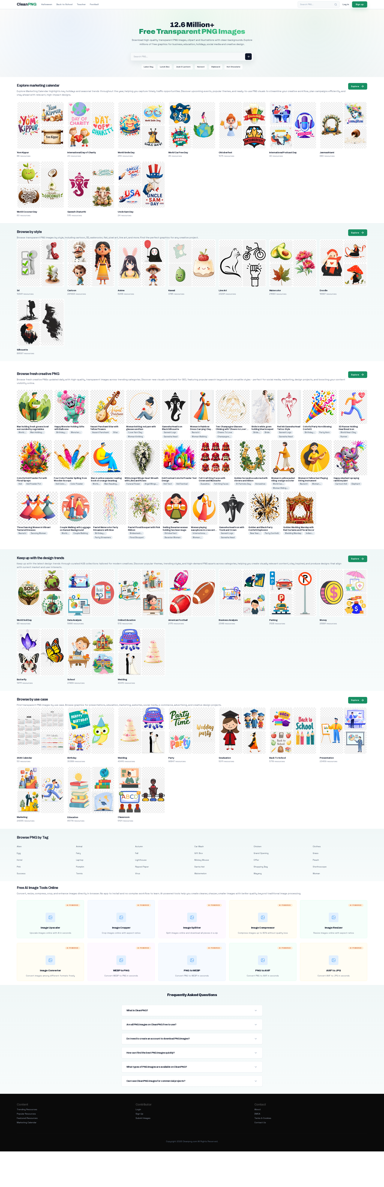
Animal (79, 846)
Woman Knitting (135, 436)
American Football (178, 620)
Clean (26, 4)
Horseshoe (260, 484)
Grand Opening (261, 853)
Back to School (64, 4)
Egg (19, 853)
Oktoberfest (225, 152)
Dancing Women (38, 533)
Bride (267, 432)
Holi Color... (61, 484)
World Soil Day (24, 620)
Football (94, 4)
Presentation (327, 758)
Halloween (46, 4)
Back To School (277, 758)
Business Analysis (228, 620)
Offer (256, 860)
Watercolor (275, 290)
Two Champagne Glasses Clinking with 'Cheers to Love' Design (231, 429)
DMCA (257, 1113)
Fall (136, 853)
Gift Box (198, 853)
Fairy (78, 853)
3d (18, 290)
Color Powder (76, 484)
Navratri (196, 432)
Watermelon (200, 873)
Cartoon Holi (341, 484)
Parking (273, 620)
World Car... (278, 484)
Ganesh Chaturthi (76, 212)
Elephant (356, 484)
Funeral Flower (133, 484)
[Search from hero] (248, 56)
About (257, 1109)
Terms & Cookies (262, 1118)
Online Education (127, 620)
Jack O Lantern (183, 67)
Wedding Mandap (293, 533)
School (71, 679)
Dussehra (205, 484)
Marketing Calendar (26, 1122)
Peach (316, 860)
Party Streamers (103, 537)
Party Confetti (272, 533)
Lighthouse (141, 860)
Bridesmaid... (136, 533)
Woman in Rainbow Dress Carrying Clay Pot (200, 429)
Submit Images (143, 1118)
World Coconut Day (27, 212)
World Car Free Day (178, 152)
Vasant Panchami (100, 432)
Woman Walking (199, 436)
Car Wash (199, 846)
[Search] (335, 4)
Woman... (316, 484)
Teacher (81, 4)
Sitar (115, 432)
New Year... (255, 533)
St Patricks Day (243, 484)
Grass (315, 853)
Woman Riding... (280, 488)
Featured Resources (27, 1118)
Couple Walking (80, 533)
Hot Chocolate (233, 67)
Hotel (19, 860)
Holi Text (168, 484)
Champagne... (224, 436)
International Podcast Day (283, 152)
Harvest (201, 67)
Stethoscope (320, 866)
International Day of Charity (81, 152)
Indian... (309, 533)
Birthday (71, 758)
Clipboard (215, 67)
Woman (316, 873)
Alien (19, 846)
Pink (19, 866)
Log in (346, 4)
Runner (343, 436)
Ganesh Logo (170, 432)
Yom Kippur (23, 152)
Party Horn (324, 432)
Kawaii (171, 290)
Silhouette (22, 350)
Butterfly (21, 679)
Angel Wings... (151, 484)
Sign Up (139, 1113)
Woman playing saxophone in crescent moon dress (203, 530)
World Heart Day (348, 432)
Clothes (317, 846)
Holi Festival (182, 484)
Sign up (360, 4)
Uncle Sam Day (125, 212)
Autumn (139, 846)
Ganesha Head (170, 436)
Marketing (22, 817)
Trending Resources (27, 1109)
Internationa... (200, 533)
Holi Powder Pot (33, 484)
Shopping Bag (261, 866)
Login (138, 1109)
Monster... (76, 432)
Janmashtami (327, 152)
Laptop (79, 860)
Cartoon (71, 290)
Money (323, 620)
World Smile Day (126, 152)
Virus (137, 873)
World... (22, 432)
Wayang (258, 873)
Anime (121, 290)
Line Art (223, 290)
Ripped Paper (142, 866)
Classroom (123, 817)
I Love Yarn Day (135, 432)
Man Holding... (37, 432)
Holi (20, 484)
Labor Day (148, 67)
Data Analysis (74, 620)
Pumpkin (80, 866)
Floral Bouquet (137, 537)
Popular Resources (26, 1113)
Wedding (122, 679)
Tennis (79, 873)
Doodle (323, 290)
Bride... (256, 432)
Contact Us (260, 1122)
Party (171, 758)
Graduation (225, 758)
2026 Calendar (24, 758)
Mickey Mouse (201, 860)
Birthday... (61, 432)
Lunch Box (165, 67)
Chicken (257, 846)
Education (72, 817)
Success (21, 873)
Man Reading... (111, 484)
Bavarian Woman (172, 537)
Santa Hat (199, 866)
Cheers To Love (225, 432)
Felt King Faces (221, 484)
